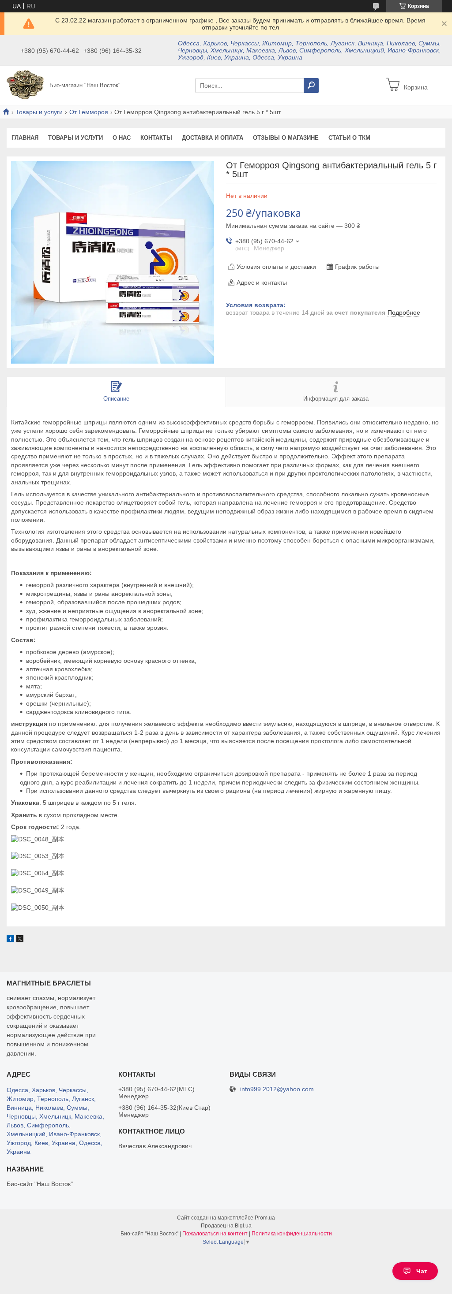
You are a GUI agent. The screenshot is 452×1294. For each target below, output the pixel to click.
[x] (19, 940)
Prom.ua (265, 1218)
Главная (24, 137)
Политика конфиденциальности (292, 1234)
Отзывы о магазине (286, 137)
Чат (421, 1271)
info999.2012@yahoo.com (277, 1089)
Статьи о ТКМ (349, 137)
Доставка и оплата (212, 137)
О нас (122, 137)
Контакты (156, 137)
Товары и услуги (39, 111)
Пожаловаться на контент (215, 1234)
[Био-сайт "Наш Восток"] (26, 84)
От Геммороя (88, 111)
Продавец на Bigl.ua (226, 1226)
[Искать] (311, 85)
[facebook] (10, 940)
